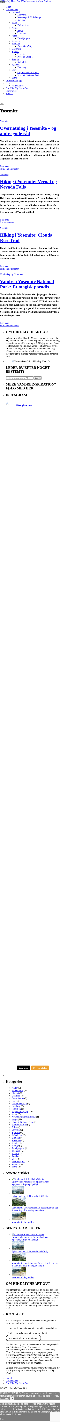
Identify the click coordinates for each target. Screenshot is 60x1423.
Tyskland (16, 64)
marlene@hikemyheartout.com (23, 1338)
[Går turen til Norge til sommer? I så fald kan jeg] (33, 808)
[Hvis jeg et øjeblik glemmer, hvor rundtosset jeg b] (33, 893)
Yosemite (4, 121)
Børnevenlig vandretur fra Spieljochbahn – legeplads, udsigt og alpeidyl (31, 1183)
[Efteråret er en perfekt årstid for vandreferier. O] (33, 961)
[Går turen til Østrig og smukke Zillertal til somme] (33, 508)
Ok (12, 1399)
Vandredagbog (6, 274)
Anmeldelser (17, 85)
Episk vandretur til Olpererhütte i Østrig (30, 1196)
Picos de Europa (24, 56)
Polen (14, 35)
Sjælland (21, 20)
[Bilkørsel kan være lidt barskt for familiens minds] (33, 579)
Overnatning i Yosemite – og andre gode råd (28, 130)
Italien (14, 22)
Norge (14, 28)
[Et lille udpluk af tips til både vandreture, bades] (33, 735)
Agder (20, 30)
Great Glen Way (24, 46)
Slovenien (16, 49)
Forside (9, 1378)
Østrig (14, 78)
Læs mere (4, 166)
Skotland (16, 43)
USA (14, 70)
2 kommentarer (7, 222)
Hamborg (21, 67)
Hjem (8, 7)
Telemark (21, 33)
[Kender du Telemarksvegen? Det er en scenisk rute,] (33, 646)
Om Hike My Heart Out (17, 88)
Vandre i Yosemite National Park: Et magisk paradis (27, 284)
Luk (2, 1419)
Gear (8, 83)
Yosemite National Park (28, 75)
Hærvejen (22, 14)
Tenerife (21, 54)
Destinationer (12, 9)
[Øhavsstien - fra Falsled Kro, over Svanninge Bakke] (33, 441)
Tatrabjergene (23, 38)
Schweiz (16, 41)
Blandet (15, 1093)
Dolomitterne (23, 25)
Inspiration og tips (14, 80)
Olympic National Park (28, 72)
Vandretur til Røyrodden (23, 1222)
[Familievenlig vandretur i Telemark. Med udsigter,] (33, 1039)
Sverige (15, 59)
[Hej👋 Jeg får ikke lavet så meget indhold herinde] (33, 853)
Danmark (16, 12)
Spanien (15, 51)
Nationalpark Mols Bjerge (29, 17)
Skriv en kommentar (9, 169)
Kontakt (9, 93)
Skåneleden (22, 62)
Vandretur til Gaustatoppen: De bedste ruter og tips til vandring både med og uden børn (35, 1209)
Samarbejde (11, 91)
